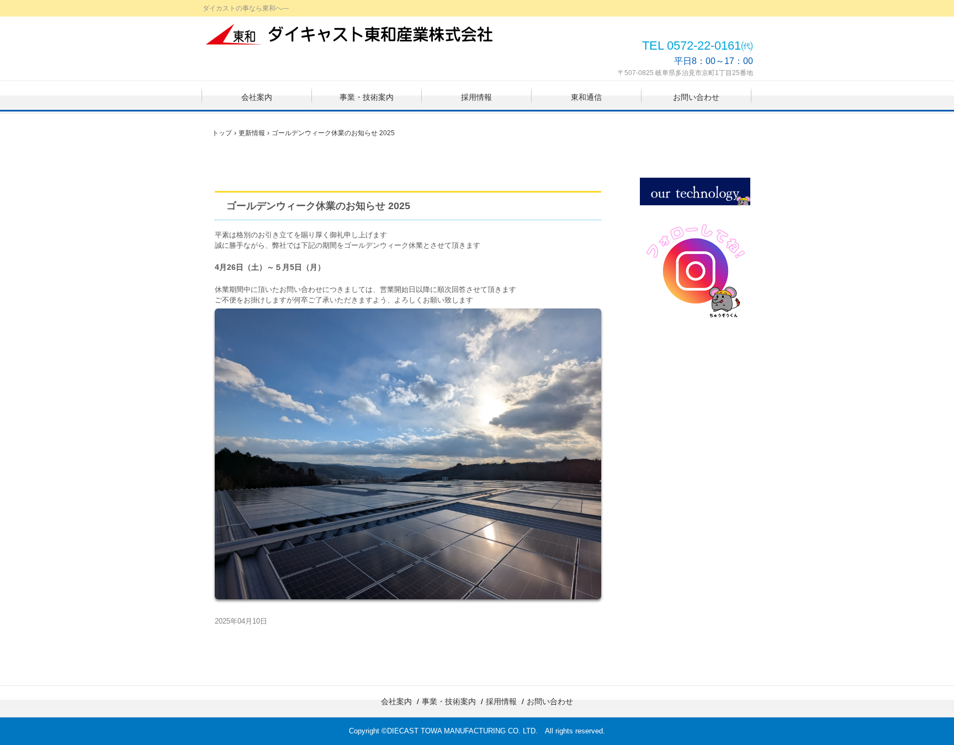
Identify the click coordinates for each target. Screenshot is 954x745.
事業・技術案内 (367, 97)
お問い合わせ (696, 97)
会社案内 (256, 97)
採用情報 (476, 97)
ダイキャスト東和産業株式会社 (350, 34)
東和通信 (586, 97)
